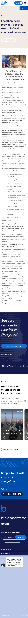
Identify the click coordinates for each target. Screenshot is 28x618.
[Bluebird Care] (5, 4)
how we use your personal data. (12, 542)
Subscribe (20, 537)
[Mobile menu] (25, 3)
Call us (17, 3)
